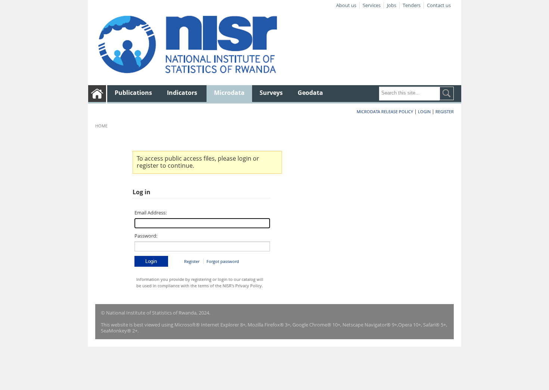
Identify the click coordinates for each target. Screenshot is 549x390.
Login (424, 111)
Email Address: (150, 213)
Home (101, 126)
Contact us (439, 5)
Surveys (271, 93)
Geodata (310, 93)
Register (444, 111)
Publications (133, 93)
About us (346, 5)
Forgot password (223, 261)
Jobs (391, 5)
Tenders (412, 5)
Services (372, 5)
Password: (145, 236)
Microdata (229, 93)
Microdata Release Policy (385, 111)
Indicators (182, 93)
